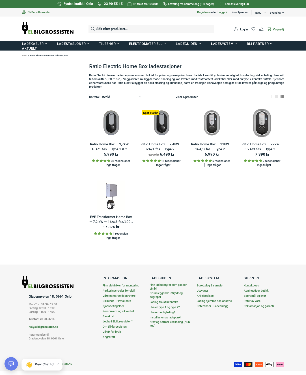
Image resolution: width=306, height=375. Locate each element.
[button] (11, 364)
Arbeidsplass (205, 295)
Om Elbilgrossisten (115, 326)
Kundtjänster (240, 12)
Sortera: (94, 97)
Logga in (223, 12)
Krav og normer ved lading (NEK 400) (170, 323)
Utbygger (202, 290)
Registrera (204, 12)
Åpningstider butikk (256, 290)
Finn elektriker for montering (121, 285)
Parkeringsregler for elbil (119, 290)
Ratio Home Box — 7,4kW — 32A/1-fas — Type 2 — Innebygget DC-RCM (161, 147)
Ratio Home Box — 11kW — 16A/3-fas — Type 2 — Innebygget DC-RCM (212, 147)
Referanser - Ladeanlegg (212, 306)
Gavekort (108, 316)
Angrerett (109, 337)
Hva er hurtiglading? (162, 312)
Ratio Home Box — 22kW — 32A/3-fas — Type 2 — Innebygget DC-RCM (262, 147)
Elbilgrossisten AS (47, 29)
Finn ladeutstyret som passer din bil (168, 286)
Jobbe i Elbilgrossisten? (118, 321)
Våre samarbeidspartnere (119, 295)
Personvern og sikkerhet (118, 311)
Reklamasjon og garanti (259, 306)
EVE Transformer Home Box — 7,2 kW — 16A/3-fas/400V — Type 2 (111, 220)
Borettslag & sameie (209, 285)
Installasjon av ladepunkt (165, 317)
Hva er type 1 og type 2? (165, 307)
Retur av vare (252, 301)
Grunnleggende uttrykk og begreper (166, 295)
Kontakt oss (251, 285)
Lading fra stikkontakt (164, 302)
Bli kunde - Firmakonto (117, 301)
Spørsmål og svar (255, 295)
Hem (24, 55)
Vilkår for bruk (112, 331)
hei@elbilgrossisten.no (43, 326)
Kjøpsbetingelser (113, 306)
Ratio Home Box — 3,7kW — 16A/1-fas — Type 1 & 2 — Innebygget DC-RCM (111, 147)
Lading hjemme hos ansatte (214, 301)
